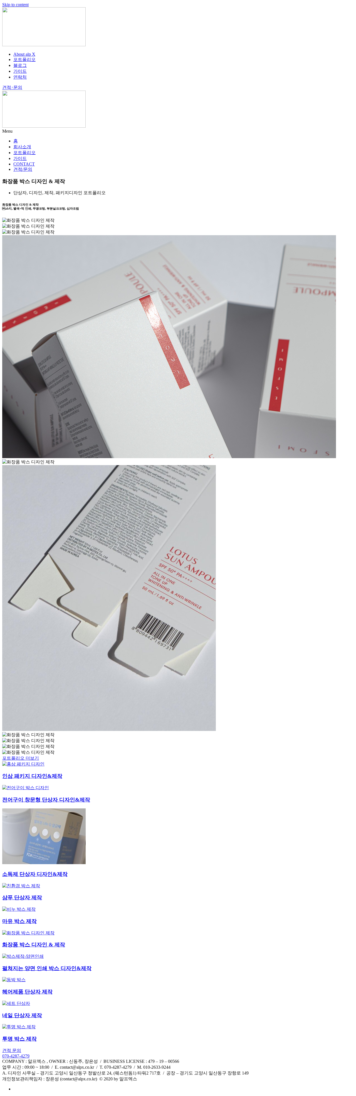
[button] (178, 131)
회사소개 (22, 146)
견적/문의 (22, 169)
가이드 (20, 158)
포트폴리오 (24, 152)
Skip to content (15, 4)
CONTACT (24, 164)
